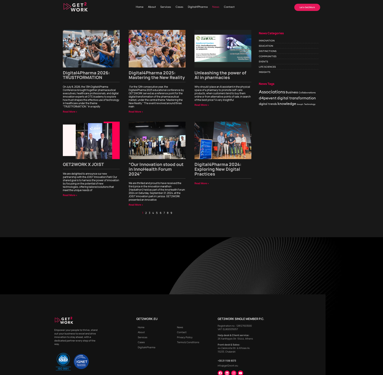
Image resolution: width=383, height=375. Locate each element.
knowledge (287, 103)
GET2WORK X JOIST (83, 164)
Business (292, 92)
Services (165, 7)
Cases (179, 7)
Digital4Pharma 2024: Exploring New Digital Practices (217, 169)
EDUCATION (266, 45)
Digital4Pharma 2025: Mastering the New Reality (157, 75)
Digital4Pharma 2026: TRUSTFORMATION (86, 75)
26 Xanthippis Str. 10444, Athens (235, 338)
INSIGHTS (264, 71)
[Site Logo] (76, 6)
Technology (310, 104)
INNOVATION (267, 40)
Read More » (70, 111)
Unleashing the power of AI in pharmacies (220, 75)
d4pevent (267, 98)
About (152, 7)
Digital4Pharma (198, 7)
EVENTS (263, 61)
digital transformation (296, 98)
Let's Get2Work (307, 7)
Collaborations (307, 92)
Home (139, 7)
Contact (229, 7)
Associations (272, 92)
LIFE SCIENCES (267, 66)
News (215, 7)
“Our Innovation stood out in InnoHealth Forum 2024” (156, 169)
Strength (300, 104)
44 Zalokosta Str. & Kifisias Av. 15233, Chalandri (234, 349)
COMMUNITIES (267, 56)
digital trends (268, 104)
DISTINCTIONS (267, 51)
